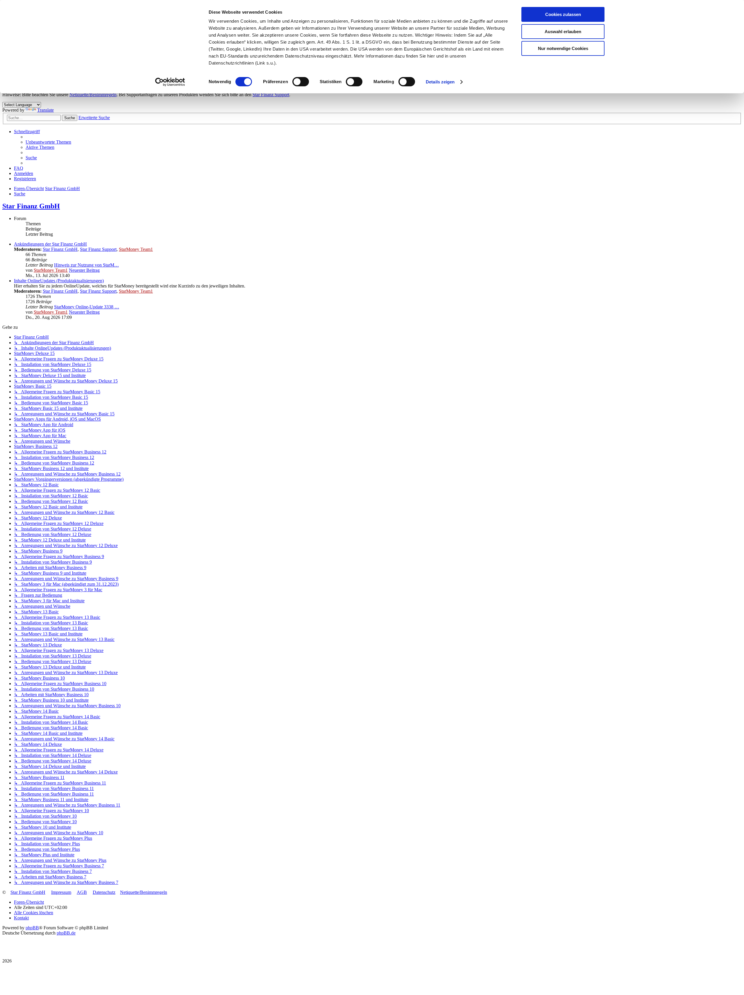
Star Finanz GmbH (31, 206)
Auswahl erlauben (563, 31)
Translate (45, 110)
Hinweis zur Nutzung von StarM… (86, 264)
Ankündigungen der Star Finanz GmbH (50, 244)
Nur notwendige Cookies (563, 48)
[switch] (300, 81)
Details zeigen (440, 81)
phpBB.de (66, 932)
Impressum (61, 892)
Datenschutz (104, 892)
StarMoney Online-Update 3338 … (86, 306)
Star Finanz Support (271, 94)
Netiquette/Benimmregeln (93, 94)
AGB (82, 892)
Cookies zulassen (563, 14)
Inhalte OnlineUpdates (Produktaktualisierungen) (59, 280)
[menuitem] (48, 142)
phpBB (32, 927)
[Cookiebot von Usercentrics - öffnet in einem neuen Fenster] (170, 82)
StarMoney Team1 (136, 249)
